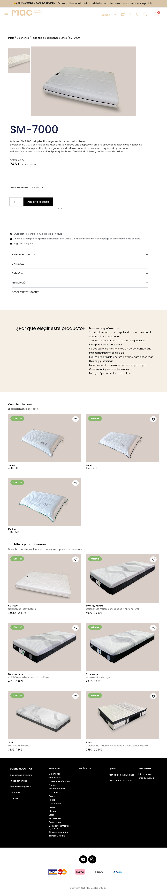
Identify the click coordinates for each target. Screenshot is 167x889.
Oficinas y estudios (58, 832)
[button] (59, 209)
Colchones (23, 38)
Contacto (15, 792)
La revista (14, 798)
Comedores (55, 803)
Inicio (11, 38)
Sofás (52, 807)
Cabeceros (55, 792)
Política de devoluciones (121, 774)
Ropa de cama (57, 788)
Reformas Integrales (20, 786)
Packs (52, 799)
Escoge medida (24, 187)
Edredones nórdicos (59, 781)
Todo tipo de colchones (44, 38)
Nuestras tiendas (18, 780)
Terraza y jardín (57, 835)
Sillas (51, 814)
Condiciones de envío (120, 780)
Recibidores (55, 818)
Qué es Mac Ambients (21, 775)
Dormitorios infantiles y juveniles (60, 827)
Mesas (52, 811)
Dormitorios (55, 822)
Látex (64, 38)
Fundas (53, 785)
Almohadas (55, 777)
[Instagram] (92, 859)
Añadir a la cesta (38, 202)
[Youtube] (83, 859)
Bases (52, 796)
